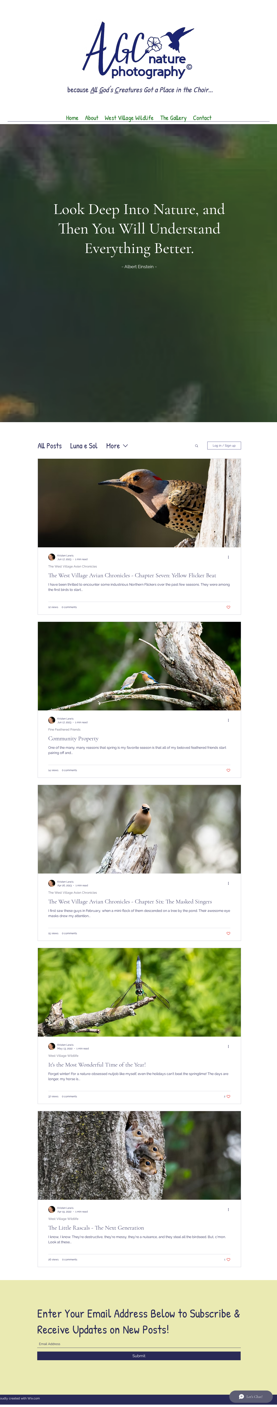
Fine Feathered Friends (64, 729)
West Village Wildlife (63, 1055)
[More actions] (229, 557)
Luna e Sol (84, 445)
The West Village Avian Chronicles (72, 566)
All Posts (50, 445)
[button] (197, 446)
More (113, 445)
